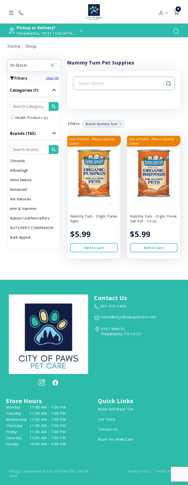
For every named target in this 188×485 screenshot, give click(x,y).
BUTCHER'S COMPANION (32, 227)
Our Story (107, 419)
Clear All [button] (52, 78)
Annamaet (18, 189)
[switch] (54, 65)
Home (13, 46)
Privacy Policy (139, 471)
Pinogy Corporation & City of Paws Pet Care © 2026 (48, 473)
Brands (22, 133)
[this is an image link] (48, 333)
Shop (31, 46)
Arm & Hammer (23, 208)
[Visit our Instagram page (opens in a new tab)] (42, 382)
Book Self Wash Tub (116, 409)
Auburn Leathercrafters (29, 218)
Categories (24, 90)
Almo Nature (21, 180)
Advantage (19, 170)
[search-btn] (54, 106)
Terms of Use (167, 471)
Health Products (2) (31, 117)
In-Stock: (19, 65)
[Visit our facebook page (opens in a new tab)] (55, 382)
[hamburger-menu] (11, 12)
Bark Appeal (20, 237)
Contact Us (108, 429)
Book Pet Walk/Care (116, 439)
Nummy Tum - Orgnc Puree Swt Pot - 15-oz (153, 218)
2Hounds (17, 160)
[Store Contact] (21, 12)
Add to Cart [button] (94, 247)
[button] (163, 12)
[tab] (34, 105)
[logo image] (94, 12)
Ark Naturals (20, 199)
